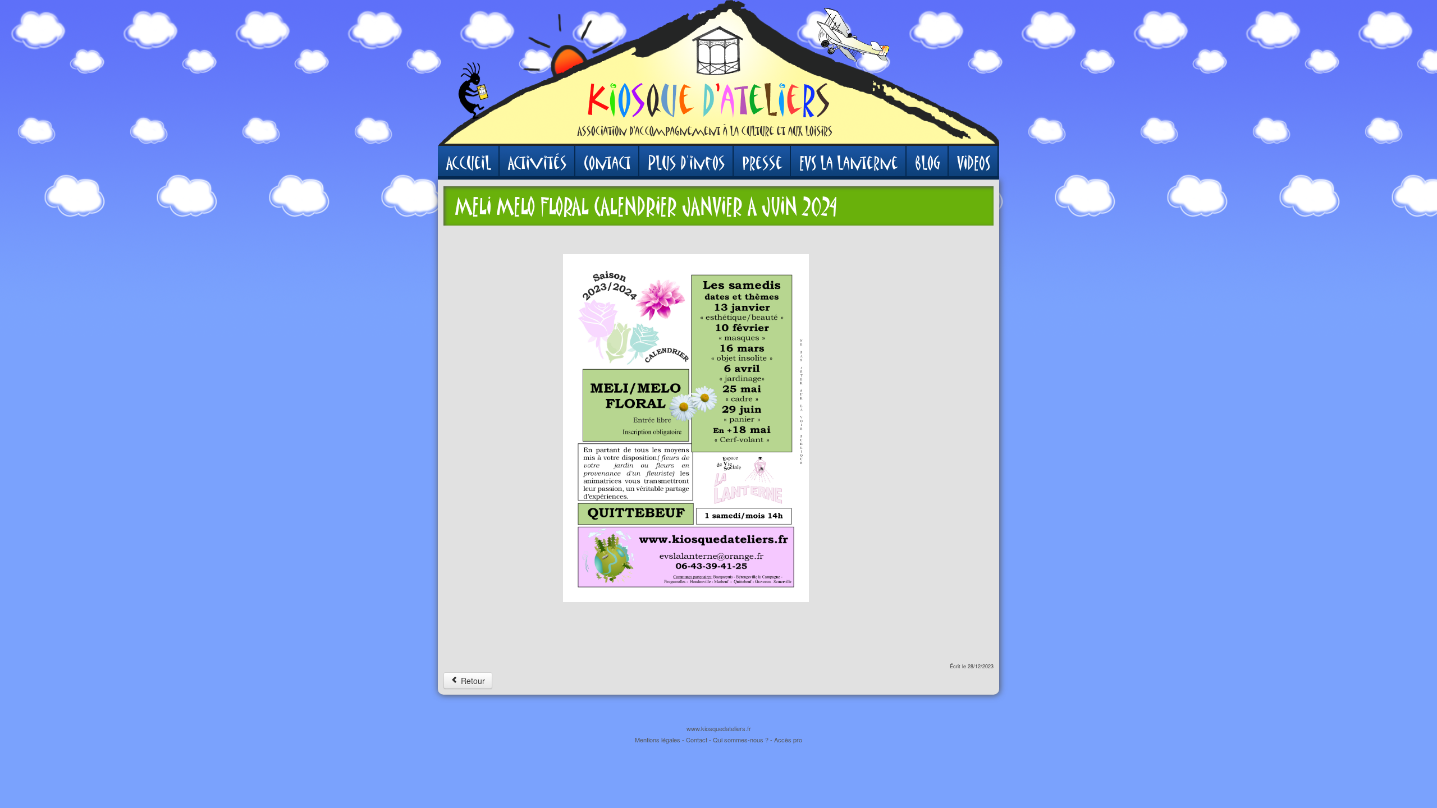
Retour (472, 680)
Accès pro (788, 739)
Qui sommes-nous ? (740, 739)
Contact (696, 739)
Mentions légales (657, 739)
